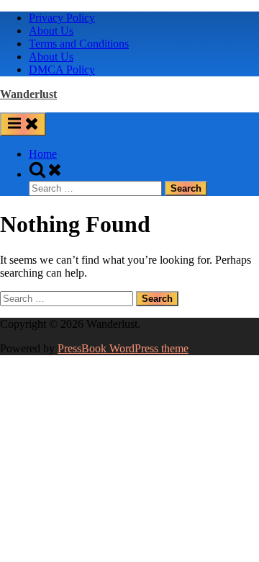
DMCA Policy (62, 69)
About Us (51, 30)
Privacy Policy (62, 18)
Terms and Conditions (79, 43)
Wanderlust (28, 94)
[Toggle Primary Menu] (23, 124)
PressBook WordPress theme (123, 348)
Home (43, 154)
